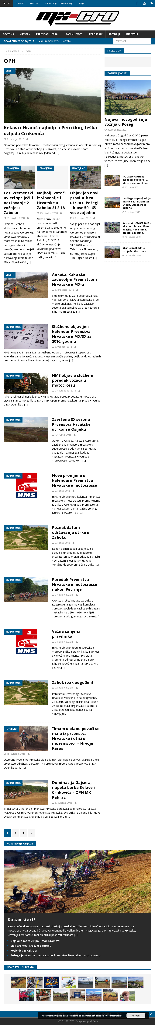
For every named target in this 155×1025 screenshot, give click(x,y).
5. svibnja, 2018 (132, 212)
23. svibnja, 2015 (64, 688)
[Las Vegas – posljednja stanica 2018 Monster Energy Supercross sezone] (112, 202)
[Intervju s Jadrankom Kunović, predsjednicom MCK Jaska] (127, 995)
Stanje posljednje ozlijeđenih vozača (134, 249)
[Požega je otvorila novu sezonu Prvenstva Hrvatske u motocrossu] (85, 982)
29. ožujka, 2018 (49, 213)
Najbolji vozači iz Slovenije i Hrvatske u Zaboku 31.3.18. (51, 200)
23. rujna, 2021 (132, 187)
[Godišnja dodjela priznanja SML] (77, 995)
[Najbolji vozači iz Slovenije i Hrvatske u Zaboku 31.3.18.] (52, 177)
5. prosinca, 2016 (64, 289)
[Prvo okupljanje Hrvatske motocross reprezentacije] (60, 995)
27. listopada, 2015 (65, 390)
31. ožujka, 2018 (16, 218)
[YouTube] (144, 3)
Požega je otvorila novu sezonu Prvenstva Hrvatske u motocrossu (55, 955)
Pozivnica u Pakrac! (23, 950)
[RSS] (151, 3)
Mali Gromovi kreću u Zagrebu (30, 945)
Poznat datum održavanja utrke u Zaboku (70, 532)
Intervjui (132, 34)
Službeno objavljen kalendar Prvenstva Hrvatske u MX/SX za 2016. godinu (72, 334)
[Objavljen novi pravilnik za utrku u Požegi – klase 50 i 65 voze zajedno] (85, 177)
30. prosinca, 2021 (118, 129)
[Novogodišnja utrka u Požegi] (94, 995)
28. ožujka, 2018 (82, 218)
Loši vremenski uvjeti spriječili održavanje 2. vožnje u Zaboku (18, 202)
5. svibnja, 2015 (63, 802)
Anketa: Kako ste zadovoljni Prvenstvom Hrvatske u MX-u (74, 279)
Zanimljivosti (74, 34)
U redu (136, 1015)
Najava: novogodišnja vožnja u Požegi (126, 122)
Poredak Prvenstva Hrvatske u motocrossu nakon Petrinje (74, 584)
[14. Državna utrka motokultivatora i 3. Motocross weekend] (112, 180)
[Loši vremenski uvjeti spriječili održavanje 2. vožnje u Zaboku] (19, 177)
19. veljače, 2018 (133, 255)
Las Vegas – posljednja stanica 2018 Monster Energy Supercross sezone (136, 203)
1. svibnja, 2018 (15, 139)
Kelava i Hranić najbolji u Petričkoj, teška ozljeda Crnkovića (50, 130)
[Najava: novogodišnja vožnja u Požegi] (128, 97)
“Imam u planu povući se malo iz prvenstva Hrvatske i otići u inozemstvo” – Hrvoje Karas (75, 738)
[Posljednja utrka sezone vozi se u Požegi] (110, 995)
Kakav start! (21, 919)
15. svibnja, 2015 (16, 753)
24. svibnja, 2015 (64, 641)
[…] (57, 153)
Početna (8, 34)
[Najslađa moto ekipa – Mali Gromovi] (35, 982)
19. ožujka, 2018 (133, 236)
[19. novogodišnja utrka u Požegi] (135, 982)
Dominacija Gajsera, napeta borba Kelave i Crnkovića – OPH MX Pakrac (73, 790)
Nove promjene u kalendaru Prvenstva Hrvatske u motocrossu (74, 480)
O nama (20, 3)
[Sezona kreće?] (119, 982)
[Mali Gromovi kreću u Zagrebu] (51, 982)
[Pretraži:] (132, 41)
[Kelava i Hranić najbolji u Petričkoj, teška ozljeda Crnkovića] (52, 95)
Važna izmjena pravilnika (66, 634)
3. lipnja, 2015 (62, 542)
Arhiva (6, 3)
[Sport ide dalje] (102, 982)
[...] (106, 165)
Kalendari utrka (46, 34)
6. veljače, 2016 (63, 346)
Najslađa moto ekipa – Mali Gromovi (35, 941)
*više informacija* (113, 1015)
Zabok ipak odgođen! (72, 682)
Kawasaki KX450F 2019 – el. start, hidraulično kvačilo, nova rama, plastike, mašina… (136, 227)
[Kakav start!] (77, 910)
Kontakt (35, 3)
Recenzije (114, 34)
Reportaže (96, 34)
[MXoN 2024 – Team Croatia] (26, 995)
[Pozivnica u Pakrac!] (68, 982)
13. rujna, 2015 (63, 434)
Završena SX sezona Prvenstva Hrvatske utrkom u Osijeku (71, 424)
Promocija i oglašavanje (59, 3)
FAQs (81, 3)
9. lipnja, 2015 (62, 490)
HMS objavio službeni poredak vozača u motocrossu (72, 380)
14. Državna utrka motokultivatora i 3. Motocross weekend (135, 180)
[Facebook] (137, 3)
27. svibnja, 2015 (64, 594)
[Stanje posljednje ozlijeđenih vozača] (112, 252)
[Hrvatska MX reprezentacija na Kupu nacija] (43, 995)
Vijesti (24, 34)
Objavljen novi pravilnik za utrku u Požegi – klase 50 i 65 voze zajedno (84, 202)
